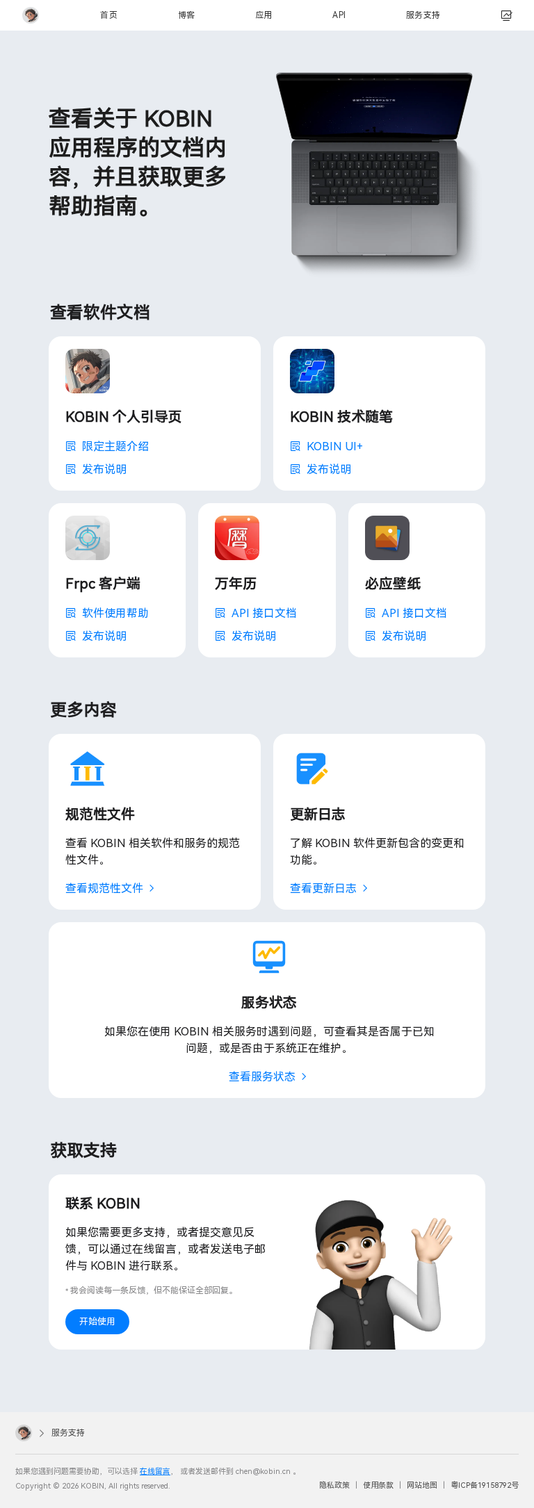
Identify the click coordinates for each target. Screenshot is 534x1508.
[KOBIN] (30, 15)
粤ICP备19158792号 (485, 1485)
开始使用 (97, 1321)
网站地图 (422, 1485)
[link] (507, 15)
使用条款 (378, 1485)
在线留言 (155, 1471)
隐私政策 (334, 1485)
